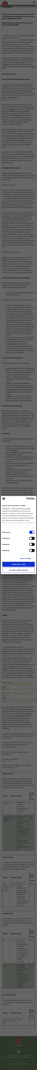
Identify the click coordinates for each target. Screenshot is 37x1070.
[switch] (32, 538)
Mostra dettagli (25, 558)
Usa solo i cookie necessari (18, 570)
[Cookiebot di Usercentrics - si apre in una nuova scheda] (26, 498)
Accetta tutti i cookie (18, 564)
